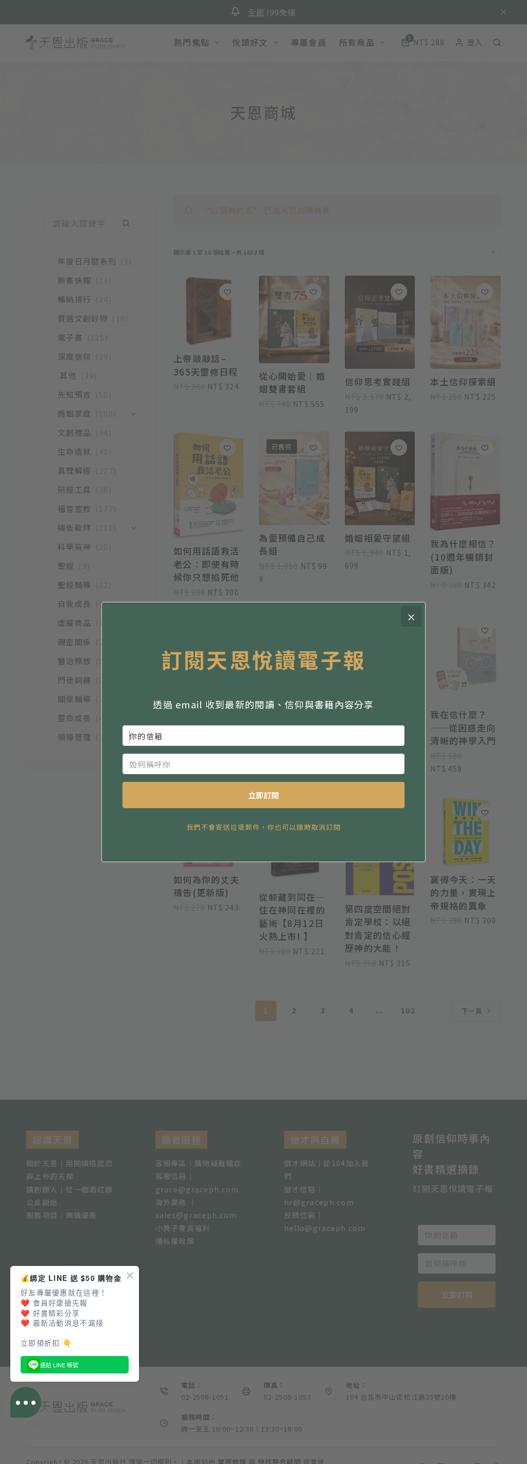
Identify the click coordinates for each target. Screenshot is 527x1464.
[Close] (411, 616)
